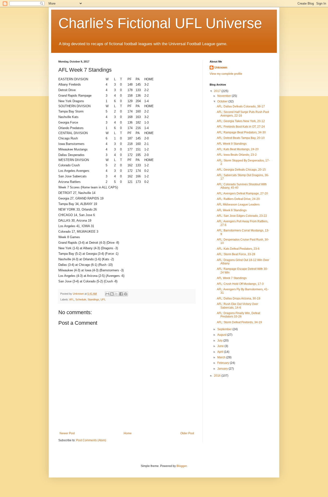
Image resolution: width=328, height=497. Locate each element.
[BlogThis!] (111, 294)
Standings (93, 299)
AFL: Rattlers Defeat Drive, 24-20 (238, 199)
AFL (71, 299)
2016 (217, 375)
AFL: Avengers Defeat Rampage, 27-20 (242, 193)
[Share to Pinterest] (125, 294)
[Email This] (107, 294)
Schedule (80, 299)
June (221, 346)
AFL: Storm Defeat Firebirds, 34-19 (239, 322)
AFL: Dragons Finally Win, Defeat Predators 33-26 (238, 314)
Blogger (181, 466)
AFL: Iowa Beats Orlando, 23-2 (237, 154)
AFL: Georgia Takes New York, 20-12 (241, 121)
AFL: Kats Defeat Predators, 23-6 (238, 248)
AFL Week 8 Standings (232, 210)
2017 (217, 91)
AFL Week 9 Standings (232, 143)
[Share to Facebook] (121, 294)
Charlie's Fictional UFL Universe (160, 23)
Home (128, 433)
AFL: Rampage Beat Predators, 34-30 (241, 132)
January (223, 368)
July (220, 340)
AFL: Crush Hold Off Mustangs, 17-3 (240, 284)
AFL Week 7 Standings (232, 278)
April (220, 352)
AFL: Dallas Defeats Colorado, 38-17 (241, 106)
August (222, 334)
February (223, 363)
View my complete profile (226, 73)
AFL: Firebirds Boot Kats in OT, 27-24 (241, 126)
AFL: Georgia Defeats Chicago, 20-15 (241, 169)
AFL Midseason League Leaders (238, 204)
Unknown (220, 67)
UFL (103, 299)
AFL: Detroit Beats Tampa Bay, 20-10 (241, 138)
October (222, 101)
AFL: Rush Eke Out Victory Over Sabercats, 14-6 (237, 305)
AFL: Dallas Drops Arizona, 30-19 (238, 298)
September (224, 329)
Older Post (187, 433)
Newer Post (67, 433)
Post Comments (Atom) (91, 440)
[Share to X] (116, 294)
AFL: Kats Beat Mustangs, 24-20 (238, 149)
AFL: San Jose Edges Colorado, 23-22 (242, 215)
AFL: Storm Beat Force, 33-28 (236, 254)
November (224, 96)
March (221, 357)
